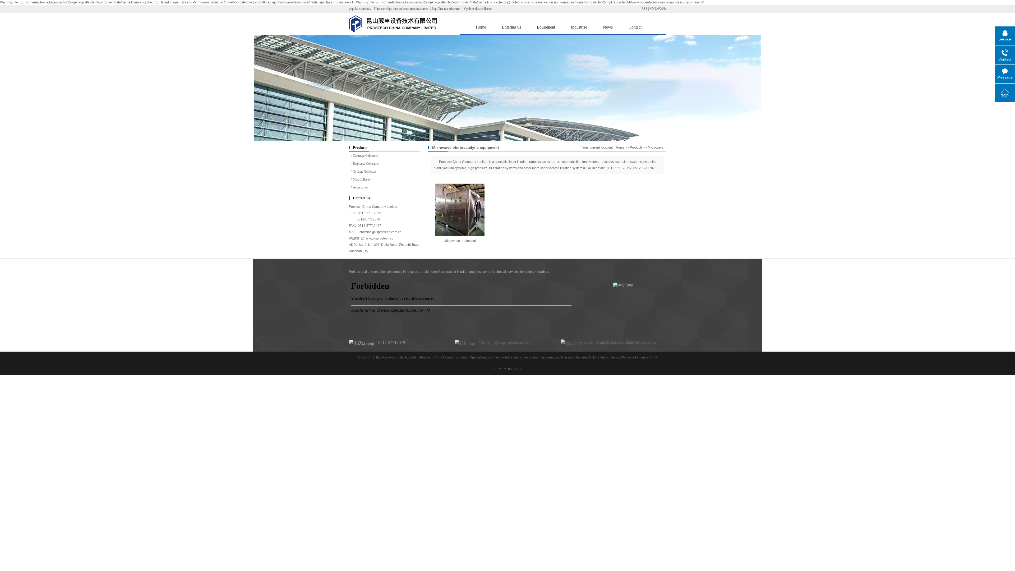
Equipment (546, 27)
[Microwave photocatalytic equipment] (460, 209)
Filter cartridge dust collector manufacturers (401, 9)
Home (481, 27)
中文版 (661, 8)
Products (636, 147)
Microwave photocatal (460, 241)
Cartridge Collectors (365, 156)
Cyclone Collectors (365, 171)
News (608, 27)
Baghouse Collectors (366, 163)
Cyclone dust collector (478, 9)
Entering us (511, 27)
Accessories (360, 187)
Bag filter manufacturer (446, 9)
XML (653, 9)
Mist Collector (362, 179)
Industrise (579, 27)
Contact (635, 27)
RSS (644, 9)
